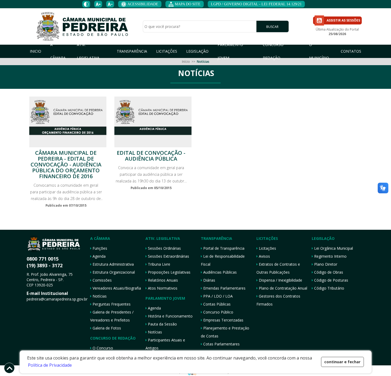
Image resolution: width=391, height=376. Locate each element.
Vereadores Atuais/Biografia (116, 288)
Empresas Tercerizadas (222, 320)
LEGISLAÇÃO (197, 51)
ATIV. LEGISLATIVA (88, 51)
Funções (99, 248)
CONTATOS (351, 51)
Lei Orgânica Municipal (333, 248)
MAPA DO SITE (188, 4)
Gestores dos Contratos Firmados (278, 300)
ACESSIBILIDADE (142, 4)
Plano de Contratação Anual (282, 288)
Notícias (99, 296)
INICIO (35, 51)
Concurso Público (217, 312)
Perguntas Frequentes (111, 304)
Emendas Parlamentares (224, 288)
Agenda (98, 256)
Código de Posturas (330, 280)
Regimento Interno (330, 256)
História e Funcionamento (170, 316)
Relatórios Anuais (162, 280)
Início (186, 61)
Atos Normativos (162, 288)
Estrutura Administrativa (112, 264)
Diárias (208, 280)
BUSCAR (272, 26)
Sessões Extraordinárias (168, 256)
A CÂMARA (58, 51)
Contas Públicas (216, 304)
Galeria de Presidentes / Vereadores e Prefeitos (112, 316)
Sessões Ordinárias (164, 248)
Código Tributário (328, 288)
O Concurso (102, 347)
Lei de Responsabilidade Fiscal (223, 260)
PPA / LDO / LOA (217, 296)
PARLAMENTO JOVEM (230, 51)
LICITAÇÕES (166, 51)
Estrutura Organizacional (113, 272)
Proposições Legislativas (168, 272)
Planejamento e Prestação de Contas (225, 332)
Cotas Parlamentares (221, 343)
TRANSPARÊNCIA (132, 51)
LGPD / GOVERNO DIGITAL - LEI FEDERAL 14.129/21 (256, 4)
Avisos (264, 256)
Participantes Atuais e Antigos (165, 343)
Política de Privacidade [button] (50, 365)
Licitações (267, 248)
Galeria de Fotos (106, 328)
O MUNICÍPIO (319, 51)
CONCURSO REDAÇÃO (273, 51)
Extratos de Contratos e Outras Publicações (278, 268)
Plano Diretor (325, 264)
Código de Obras (328, 272)
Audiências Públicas (219, 272)
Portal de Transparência (223, 248)
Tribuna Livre (158, 264)
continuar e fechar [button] (342, 361)
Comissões (101, 280)
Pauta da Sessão (162, 324)
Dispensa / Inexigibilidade (280, 280)
